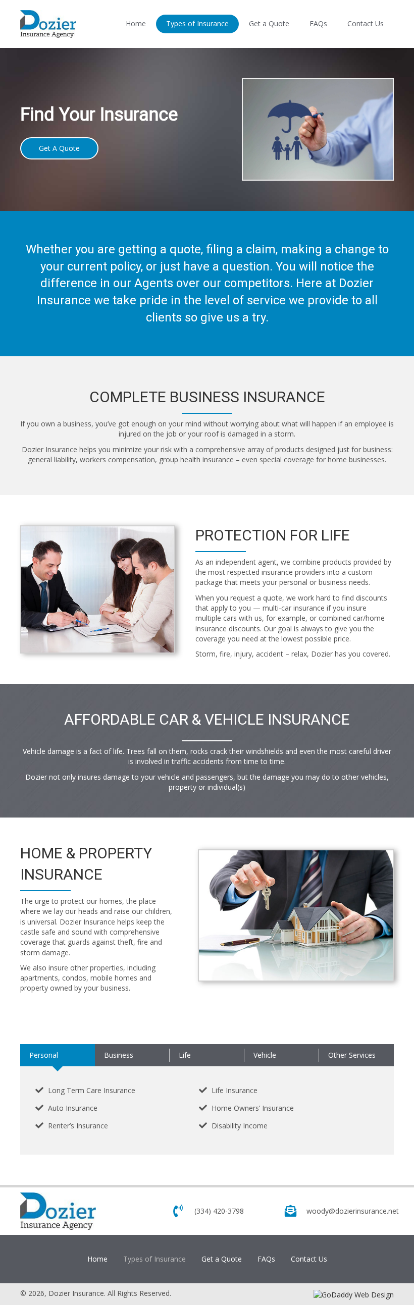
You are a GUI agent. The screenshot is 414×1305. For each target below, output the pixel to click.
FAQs (266, 1259)
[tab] (57, 1055)
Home (97, 1259)
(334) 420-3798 (219, 1211)
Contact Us (309, 1259)
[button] (59, 148)
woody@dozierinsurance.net (352, 1211)
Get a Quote (221, 1259)
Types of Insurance (154, 1259)
